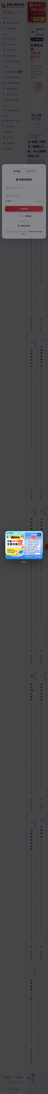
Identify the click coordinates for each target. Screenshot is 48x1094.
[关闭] (39, 534)
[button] (24, 545)
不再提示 (24, 562)
